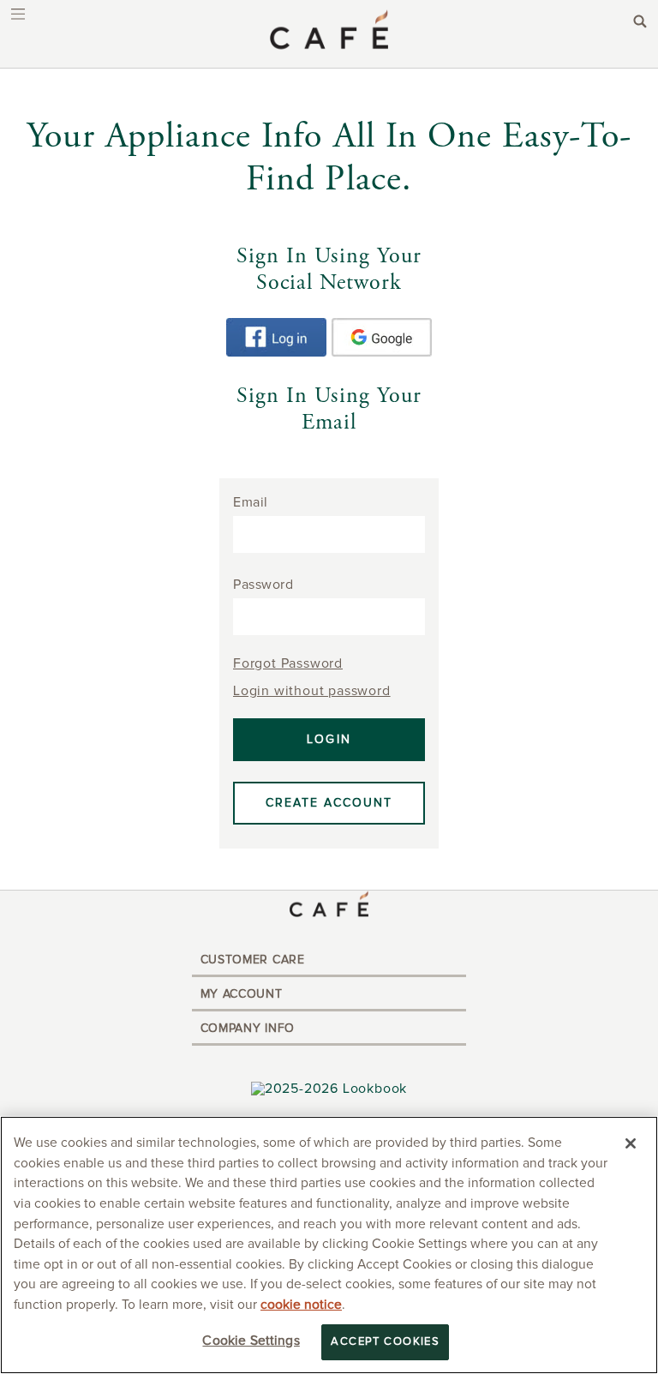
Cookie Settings (250, 1341)
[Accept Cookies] (630, 1143)
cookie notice (301, 1305)
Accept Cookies (385, 1341)
